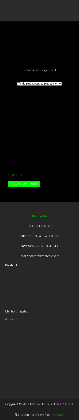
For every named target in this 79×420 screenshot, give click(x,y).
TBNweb (58, 415)
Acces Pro (12, 319)
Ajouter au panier (24, 183)
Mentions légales (16, 311)
